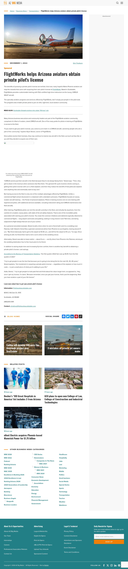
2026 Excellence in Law (12, 478)
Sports (61, 488)
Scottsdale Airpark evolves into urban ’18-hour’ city (31, 110)
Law (60, 464)
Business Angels (10, 498)
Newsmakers (39, 458)
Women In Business (41, 467)
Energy (34, 493)
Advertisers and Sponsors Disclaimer (73, 541)
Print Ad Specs (39, 540)
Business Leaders (10, 505)
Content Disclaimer (70, 536)
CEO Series (38, 454)
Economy (35, 487)
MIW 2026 (8, 454)
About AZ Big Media (11, 531)
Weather (62, 502)
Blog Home (14, 316)
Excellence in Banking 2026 (14, 475)
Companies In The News (45, 461)
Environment (36, 497)
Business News (21, 11)
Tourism (62, 498)
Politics (61, 475)
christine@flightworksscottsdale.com (23, 306)
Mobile (61, 471)
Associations (38, 483)
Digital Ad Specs (40, 536)
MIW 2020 (40, 473)
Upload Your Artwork (41, 549)
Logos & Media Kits (40, 531)
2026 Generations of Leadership (16, 485)
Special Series (64, 485)
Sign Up (109, 542)
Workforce (63, 505)
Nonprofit (10, 501)
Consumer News (38, 477)
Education (35, 490)
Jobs (60, 461)
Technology (63, 492)
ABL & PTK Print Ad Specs (43, 545)
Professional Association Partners (15, 549)
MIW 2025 (8, 468)
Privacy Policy (69, 531)
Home (12, 11)
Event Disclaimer (70, 547)
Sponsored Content (41, 554)
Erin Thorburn (78, 63)
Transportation (34, 11)
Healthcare (63, 454)
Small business (64, 478)
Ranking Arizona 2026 (12, 481)
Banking (7, 492)
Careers (6, 545)
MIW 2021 (40, 470)
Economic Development (40, 480)
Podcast (7, 461)
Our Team (7, 536)
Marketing (62, 468)
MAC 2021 (43, 464)
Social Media (63, 481)
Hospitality (63, 458)
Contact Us (8, 554)
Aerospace (8, 488)
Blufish (46, 565)
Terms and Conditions (71, 552)
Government (36, 503)
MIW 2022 (8, 458)
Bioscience (8, 495)
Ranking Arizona (10, 464)
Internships (8, 540)
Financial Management (40, 500)
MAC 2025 (8, 471)
